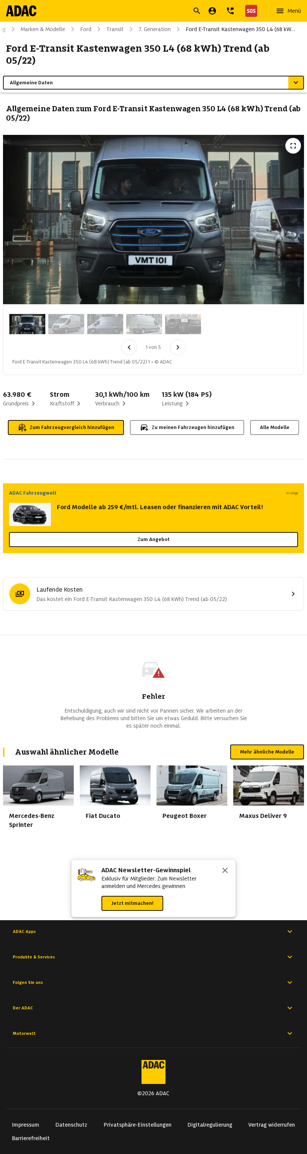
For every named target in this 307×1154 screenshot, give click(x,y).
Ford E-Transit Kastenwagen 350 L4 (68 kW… (240, 29)
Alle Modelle (274, 427)
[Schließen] (225, 871)
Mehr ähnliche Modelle (267, 752)
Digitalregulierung (210, 1124)
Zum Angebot (153, 539)
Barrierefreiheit (31, 1138)
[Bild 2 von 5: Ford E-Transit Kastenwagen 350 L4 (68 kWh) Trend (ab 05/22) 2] (66, 324)
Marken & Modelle (43, 29)
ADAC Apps (24, 931)
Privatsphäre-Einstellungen (137, 1124)
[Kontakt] (230, 10)
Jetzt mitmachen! (132, 903)
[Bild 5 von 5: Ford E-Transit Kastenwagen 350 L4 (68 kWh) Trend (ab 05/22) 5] (183, 324)
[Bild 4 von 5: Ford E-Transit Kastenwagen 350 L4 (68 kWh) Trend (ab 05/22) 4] (144, 324)
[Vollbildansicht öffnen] (293, 146)
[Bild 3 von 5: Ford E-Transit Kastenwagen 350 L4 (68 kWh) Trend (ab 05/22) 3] (105, 324)
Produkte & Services (34, 957)
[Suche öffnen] (197, 10)
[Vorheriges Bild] (129, 347)
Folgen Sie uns (28, 982)
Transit (115, 29)
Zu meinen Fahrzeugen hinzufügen (193, 427)
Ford (85, 29)
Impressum (25, 1124)
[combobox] (144, 12)
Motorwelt (24, 1033)
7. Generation (155, 29)
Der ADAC (23, 1007)
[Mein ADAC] (212, 10)
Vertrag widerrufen (271, 1124)
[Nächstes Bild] (178, 347)
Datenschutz (71, 1124)
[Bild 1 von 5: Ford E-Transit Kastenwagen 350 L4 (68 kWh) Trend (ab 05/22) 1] (27, 324)
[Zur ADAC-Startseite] (21, 11)
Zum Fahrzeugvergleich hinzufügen (72, 427)
